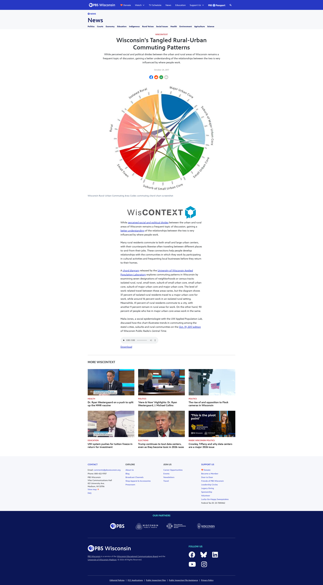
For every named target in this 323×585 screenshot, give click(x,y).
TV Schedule (155, 5)
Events (166, 473)
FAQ (89, 493)
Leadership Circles (209, 484)
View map (92, 489)
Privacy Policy (207, 580)
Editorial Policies (117, 580)
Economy (110, 26)
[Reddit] (156, 77)
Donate (127, 5)
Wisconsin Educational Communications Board (137, 556)
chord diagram (131, 270)
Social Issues (162, 26)
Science (210, 26)
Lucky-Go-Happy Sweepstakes (215, 499)
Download (126, 346)
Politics (91, 26)
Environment (185, 26)
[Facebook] (151, 77)
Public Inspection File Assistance (183, 580)
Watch (138, 5)
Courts (100, 26)
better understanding (132, 230)
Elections (143, 440)
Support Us (195, 5)
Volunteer (205, 495)
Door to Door (207, 477)
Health (173, 26)
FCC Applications (135, 580)
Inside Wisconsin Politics (202, 440)
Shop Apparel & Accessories (138, 481)
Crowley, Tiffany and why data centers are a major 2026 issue (210, 446)
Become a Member (209, 473)
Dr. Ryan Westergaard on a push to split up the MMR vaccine (110, 404)
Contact (93, 464)
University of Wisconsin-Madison (102, 559)
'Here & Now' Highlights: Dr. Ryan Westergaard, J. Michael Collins (157, 404)
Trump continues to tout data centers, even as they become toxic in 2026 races (161, 446)
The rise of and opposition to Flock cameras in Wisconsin (208, 404)
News (168, 5)
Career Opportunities (173, 470)
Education (180, 5)
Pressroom (130, 484)
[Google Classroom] (161, 77)
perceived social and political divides (148, 222)
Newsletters (168, 477)
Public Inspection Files (156, 580)
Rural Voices (148, 26)
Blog (127, 473)
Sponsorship (206, 492)
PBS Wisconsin (94, 556)
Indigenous (134, 26)
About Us (130, 470)
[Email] (166, 77)
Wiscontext (161, 34)
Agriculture (199, 26)
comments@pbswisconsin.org (107, 470)
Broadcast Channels (134, 477)
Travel (166, 481)
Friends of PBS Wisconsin (212, 481)
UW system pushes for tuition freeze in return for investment (110, 446)
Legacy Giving (207, 488)
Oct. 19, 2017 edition (190, 326)
